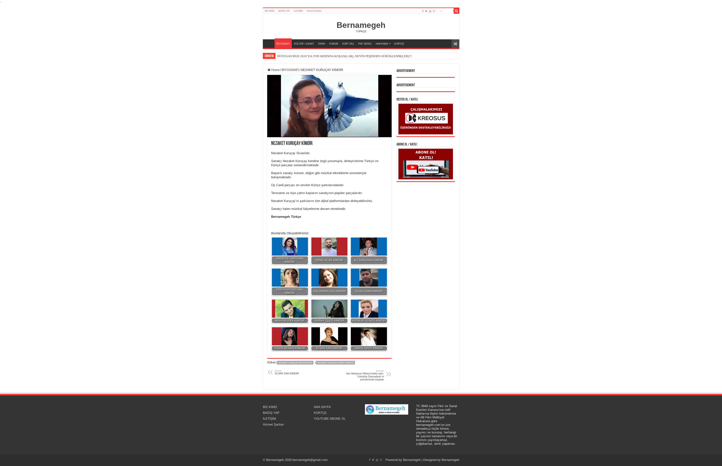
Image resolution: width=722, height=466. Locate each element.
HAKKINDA (382, 43)
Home (275, 70)
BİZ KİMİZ (270, 11)
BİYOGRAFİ (283, 43)
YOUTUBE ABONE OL (330, 418)
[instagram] (433, 11)
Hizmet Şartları (314, 11)
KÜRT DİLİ (348, 43)
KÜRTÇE (399, 43)
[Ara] (456, 11)
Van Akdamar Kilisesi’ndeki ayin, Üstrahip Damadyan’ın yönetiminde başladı (365, 375)
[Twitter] (426, 11)
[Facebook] (423, 11)
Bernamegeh (361, 25)
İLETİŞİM (298, 11)
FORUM (333, 43)
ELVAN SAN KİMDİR (287, 372)
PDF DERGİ (365, 43)
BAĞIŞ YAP (284, 11)
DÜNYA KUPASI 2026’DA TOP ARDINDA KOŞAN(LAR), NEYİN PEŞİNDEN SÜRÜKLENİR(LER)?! (344, 56)
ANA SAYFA (270, 43)
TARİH (321, 43)
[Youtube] (430, 11)
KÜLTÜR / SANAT (304, 43)
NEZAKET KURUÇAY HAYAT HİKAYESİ (336, 363)
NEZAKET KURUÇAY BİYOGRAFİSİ (295, 363)
